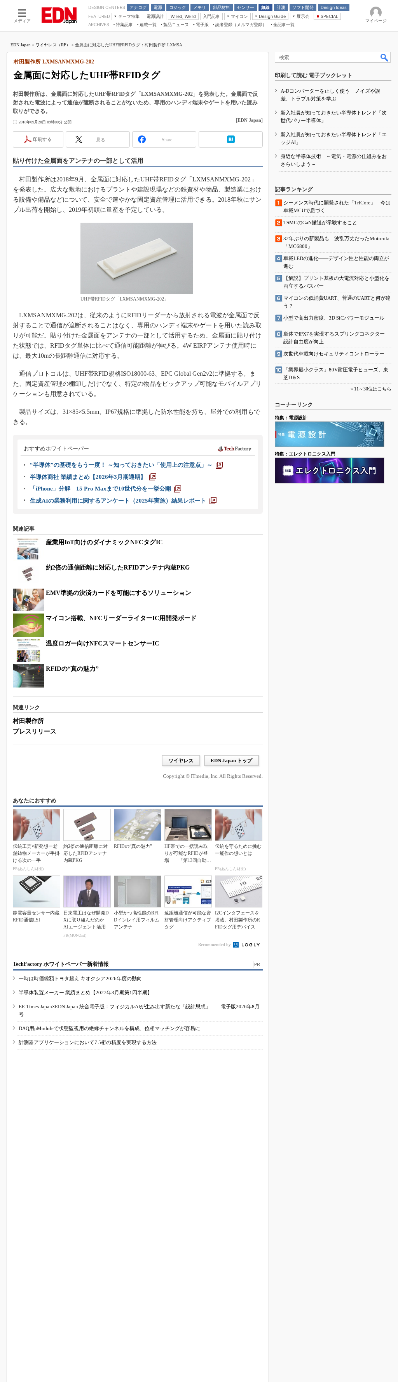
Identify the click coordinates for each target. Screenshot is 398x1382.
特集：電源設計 (291, 417)
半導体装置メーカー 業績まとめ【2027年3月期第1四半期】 (85, 992)
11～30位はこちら (372, 389)
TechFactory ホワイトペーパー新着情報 (61, 964)
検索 (385, 57)
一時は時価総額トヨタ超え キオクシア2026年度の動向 (80, 978)
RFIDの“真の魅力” (72, 668)
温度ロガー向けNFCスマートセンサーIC (102, 643)
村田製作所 (28, 720)
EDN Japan (20, 44)
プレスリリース (34, 731)
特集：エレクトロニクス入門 (305, 454)
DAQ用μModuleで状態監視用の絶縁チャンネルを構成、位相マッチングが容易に (109, 1028)
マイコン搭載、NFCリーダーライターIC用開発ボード (121, 618)
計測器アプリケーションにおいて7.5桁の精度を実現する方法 (88, 1042)
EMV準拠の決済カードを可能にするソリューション (118, 592)
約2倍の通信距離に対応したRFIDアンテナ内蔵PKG (118, 567)
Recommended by (215, 944)
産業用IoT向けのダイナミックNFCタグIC (104, 542)
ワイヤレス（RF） (52, 44)
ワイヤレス (181, 760)
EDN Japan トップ (231, 760)
